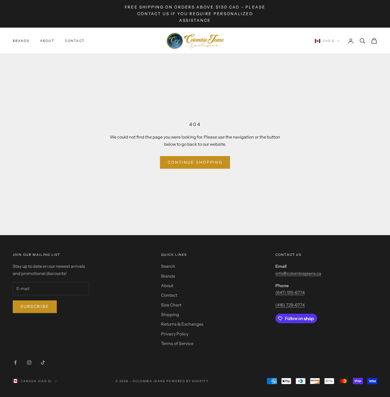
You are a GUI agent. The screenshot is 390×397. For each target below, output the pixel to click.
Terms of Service (177, 343)
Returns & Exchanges (182, 324)
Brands (21, 41)
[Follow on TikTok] (43, 362)
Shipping (170, 314)
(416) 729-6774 (290, 305)
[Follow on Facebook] (15, 362)
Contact (75, 41)
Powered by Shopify (187, 381)
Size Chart (171, 305)
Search (168, 266)
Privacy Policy (174, 333)
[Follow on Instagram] (29, 362)
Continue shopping (195, 162)
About (47, 41)
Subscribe (34, 306)
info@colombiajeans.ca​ (298, 273)
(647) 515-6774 (290, 292)
